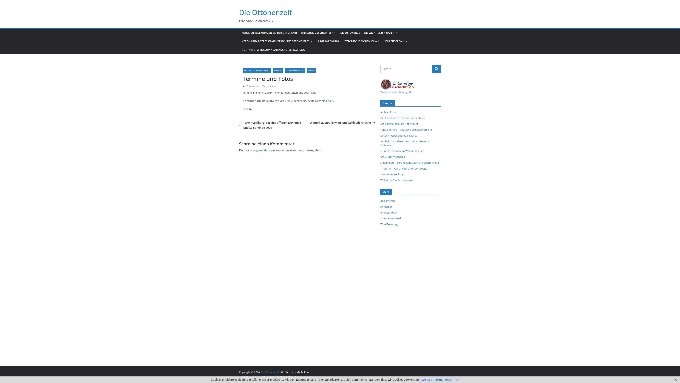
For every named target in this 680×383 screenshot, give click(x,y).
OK (458, 380)
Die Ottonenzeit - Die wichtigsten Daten (367, 32)
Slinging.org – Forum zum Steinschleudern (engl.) (409, 162)
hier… (313, 92)
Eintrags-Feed (388, 212)
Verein (311, 70)
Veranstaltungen (295, 70)
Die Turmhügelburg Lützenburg (399, 124)
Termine (278, 70)
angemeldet (261, 150)
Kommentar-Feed (390, 218)
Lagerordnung (328, 41)
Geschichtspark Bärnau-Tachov (398, 135)
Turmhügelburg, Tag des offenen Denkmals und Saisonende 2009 (272, 125)
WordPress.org (389, 224)
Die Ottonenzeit (265, 12)
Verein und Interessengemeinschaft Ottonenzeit (275, 41)
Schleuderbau (394, 41)
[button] (333, 32)
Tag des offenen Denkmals (257, 70)
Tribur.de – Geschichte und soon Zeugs (403, 168)
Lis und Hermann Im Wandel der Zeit (402, 151)
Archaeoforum (388, 112)
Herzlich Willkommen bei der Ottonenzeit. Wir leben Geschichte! (286, 32)
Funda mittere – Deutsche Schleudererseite (406, 129)
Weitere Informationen (437, 380)
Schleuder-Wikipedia (392, 157)
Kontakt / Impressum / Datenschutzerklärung (273, 49)
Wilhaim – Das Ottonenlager (397, 180)
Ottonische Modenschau (361, 41)
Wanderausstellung (392, 174)
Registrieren (387, 200)
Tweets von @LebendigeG (395, 92)
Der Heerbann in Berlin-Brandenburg (402, 118)
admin (273, 86)
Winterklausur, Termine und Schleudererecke (340, 123)
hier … (331, 100)
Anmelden (386, 206)
